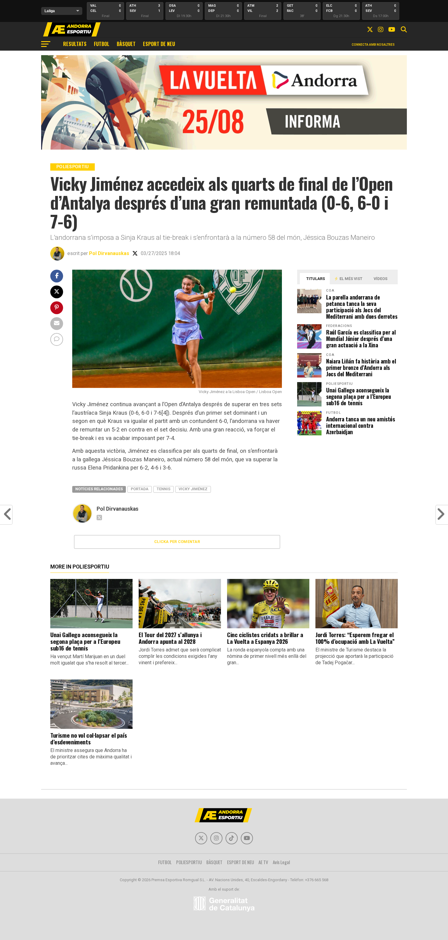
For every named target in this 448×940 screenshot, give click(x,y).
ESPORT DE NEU (159, 44)
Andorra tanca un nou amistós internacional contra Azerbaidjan (360, 425)
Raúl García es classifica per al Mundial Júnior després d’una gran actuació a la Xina (361, 338)
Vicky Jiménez (193, 489)
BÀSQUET (126, 44)
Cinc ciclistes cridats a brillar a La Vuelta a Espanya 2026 (265, 638)
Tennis (163, 489)
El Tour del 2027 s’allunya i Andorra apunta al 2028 (170, 638)
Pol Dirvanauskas (109, 253)
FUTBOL (101, 44)
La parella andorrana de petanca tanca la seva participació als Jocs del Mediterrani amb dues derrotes (361, 306)
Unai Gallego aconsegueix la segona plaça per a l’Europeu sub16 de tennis (358, 396)
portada (139, 489)
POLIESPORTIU (189, 862)
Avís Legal (281, 862)
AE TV (263, 862)
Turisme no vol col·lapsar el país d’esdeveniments (88, 738)
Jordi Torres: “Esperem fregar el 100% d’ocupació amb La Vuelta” (354, 638)
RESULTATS (75, 44)
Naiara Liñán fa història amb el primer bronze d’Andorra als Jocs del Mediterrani (361, 367)
